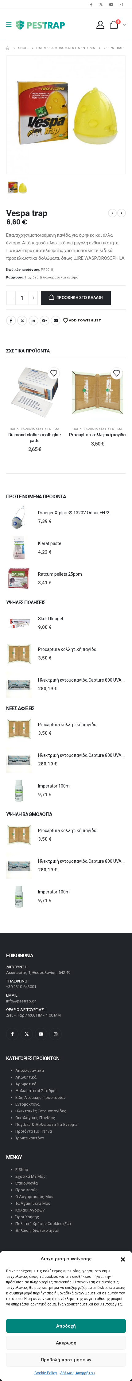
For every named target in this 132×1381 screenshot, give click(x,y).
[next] (121, 213)
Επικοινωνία (26, 1183)
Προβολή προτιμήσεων (66, 1360)
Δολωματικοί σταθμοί (36, 1090)
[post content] (34, 392)
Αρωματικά (26, 1084)
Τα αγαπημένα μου (32, 1203)
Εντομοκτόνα (27, 1104)
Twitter (22, 320)
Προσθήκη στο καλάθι (79, 298)
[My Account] (100, 25)
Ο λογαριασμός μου (34, 1196)
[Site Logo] (40, 25)
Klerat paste (49, 543)
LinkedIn (33, 320)
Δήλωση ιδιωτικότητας (37, 1230)
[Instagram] (121, 4)
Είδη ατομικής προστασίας (40, 1097)
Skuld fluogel (50, 618)
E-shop (21, 1169)
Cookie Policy (45, 1373)
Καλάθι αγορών (30, 1210)
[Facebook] (91, 4)
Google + (44, 320)
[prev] (112, 213)
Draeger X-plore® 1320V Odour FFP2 (73, 512)
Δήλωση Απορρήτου (77, 1373)
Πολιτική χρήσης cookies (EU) (43, 1223)
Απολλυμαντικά (29, 1070)
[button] (123, 1259)
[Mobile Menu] (11, 25)
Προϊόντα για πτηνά (33, 1131)
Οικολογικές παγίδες (35, 1117)
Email (55, 320)
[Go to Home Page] (8, 48)
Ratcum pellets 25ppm (60, 574)
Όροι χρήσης (27, 1217)
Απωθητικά (26, 1077)
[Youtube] (111, 4)
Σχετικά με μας (30, 1176)
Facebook (11, 320)
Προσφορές (26, 1190)
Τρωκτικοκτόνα (30, 1138)
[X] (101, 4)
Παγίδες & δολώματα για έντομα (51, 277)
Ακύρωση (66, 1343)
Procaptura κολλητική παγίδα (97, 434)
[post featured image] (19, 517)
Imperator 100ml (54, 786)
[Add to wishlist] (54, 373)
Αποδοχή (66, 1326)
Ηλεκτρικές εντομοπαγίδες (41, 1111)
